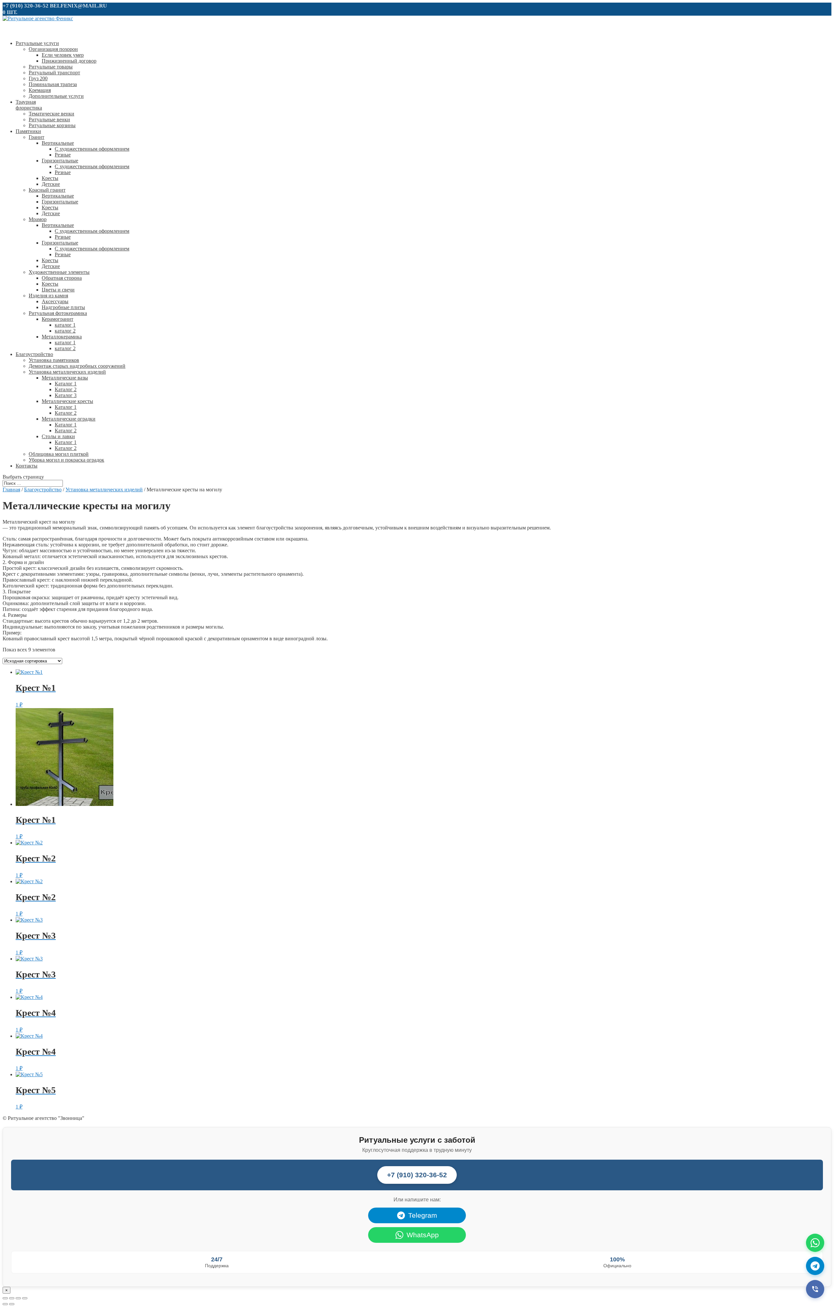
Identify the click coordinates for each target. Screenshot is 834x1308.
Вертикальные (58, 143)
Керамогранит (57, 319)
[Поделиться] (11, 1298)
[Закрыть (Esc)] (5, 1298)
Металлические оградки (68, 419)
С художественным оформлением (92, 149)
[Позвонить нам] (815, 1289)
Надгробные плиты (63, 307)
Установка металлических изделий (67, 372)
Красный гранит (47, 190)
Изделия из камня (48, 295)
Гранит (36, 137)
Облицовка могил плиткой (59, 454)
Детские (51, 184)
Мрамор (38, 219)
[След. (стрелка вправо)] (11, 1304)
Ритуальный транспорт (54, 72)
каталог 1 (65, 325)
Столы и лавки (58, 436)
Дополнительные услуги (56, 96)
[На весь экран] (18, 1298)
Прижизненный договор (69, 61)
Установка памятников (54, 360)
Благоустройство (43, 489)
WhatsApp (423, 1235)
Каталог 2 (66, 389)
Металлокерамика (62, 336)
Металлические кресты (67, 401)
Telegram (422, 1215)
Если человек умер (63, 55)
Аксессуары (55, 301)
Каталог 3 (66, 395)
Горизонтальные (60, 160)
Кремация (40, 90)
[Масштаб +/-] (24, 1298)
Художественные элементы (59, 272)
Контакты (26, 465)
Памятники (28, 131)
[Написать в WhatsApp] (815, 1243)
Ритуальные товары (51, 66)
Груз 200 (38, 78)
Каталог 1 (66, 383)
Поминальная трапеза (53, 84)
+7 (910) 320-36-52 (26, 6)
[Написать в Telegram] (815, 1266)
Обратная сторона (62, 278)
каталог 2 (65, 331)
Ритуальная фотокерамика (58, 313)
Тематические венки (51, 113)
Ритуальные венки (49, 119)
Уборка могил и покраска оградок (66, 460)
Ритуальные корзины (52, 125)
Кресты (50, 178)
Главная (11, 489)
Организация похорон (53, 49)
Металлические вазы (65, 377)
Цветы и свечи (58, 289)
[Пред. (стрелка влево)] (5, 1304)
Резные (63, 154)
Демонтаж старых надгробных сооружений (77, 366)
